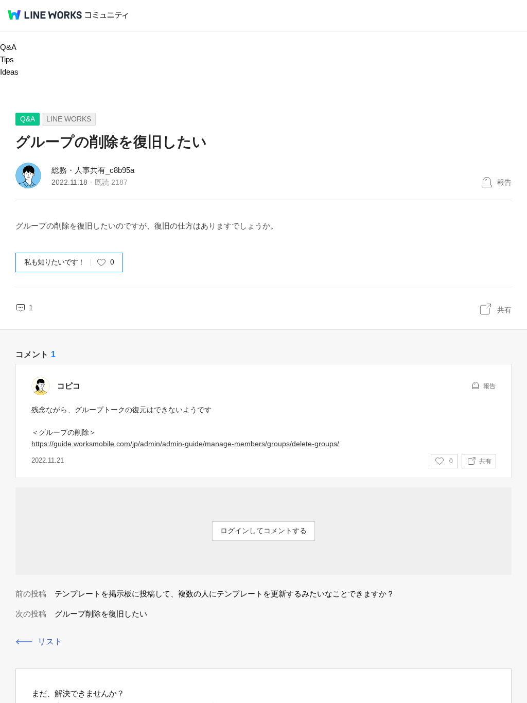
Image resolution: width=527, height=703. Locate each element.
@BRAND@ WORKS (45, 15)
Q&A (8, 47)
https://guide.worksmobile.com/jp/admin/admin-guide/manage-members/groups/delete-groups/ (185, 444)
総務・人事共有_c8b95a (92, 170)
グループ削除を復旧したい (101, 613)
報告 (504, 182)
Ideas (9, 71)
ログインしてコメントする (263, 530)
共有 (504, 310)
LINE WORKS (68, 119)
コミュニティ (106, 15)
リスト (50, 641)
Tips (7, 59)
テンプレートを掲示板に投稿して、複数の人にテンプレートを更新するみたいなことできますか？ (224, 593)
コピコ (68, 385)
